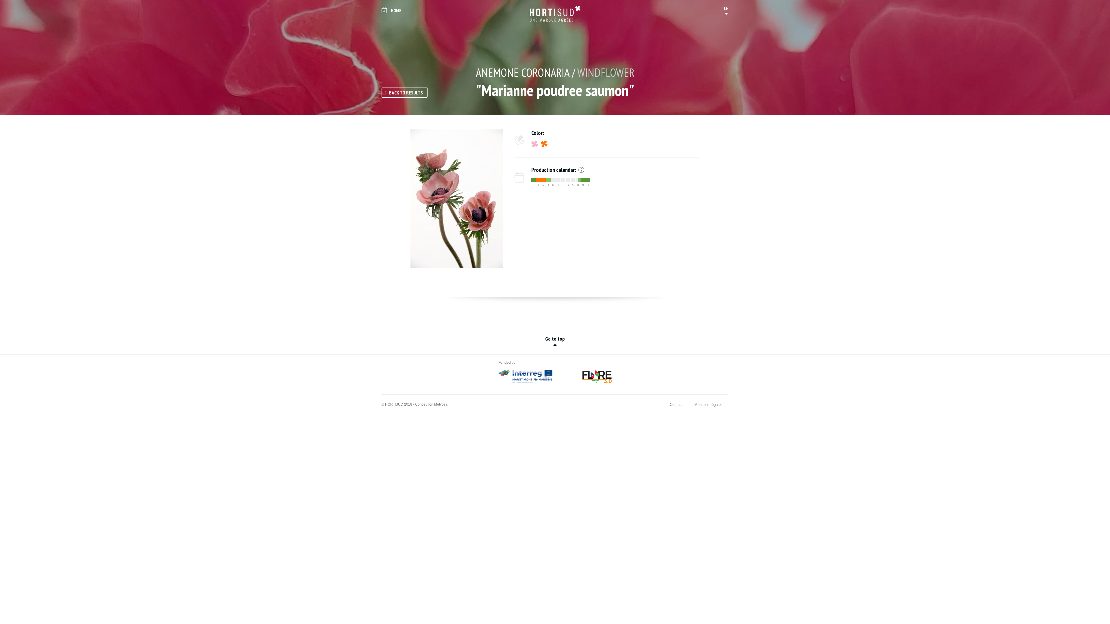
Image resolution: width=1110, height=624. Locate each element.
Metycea (440, 404)
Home (396, 10)
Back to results (406, 93)
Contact (676, 404)
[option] (456, 198)
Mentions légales (708, 404)
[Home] (555, 14)
